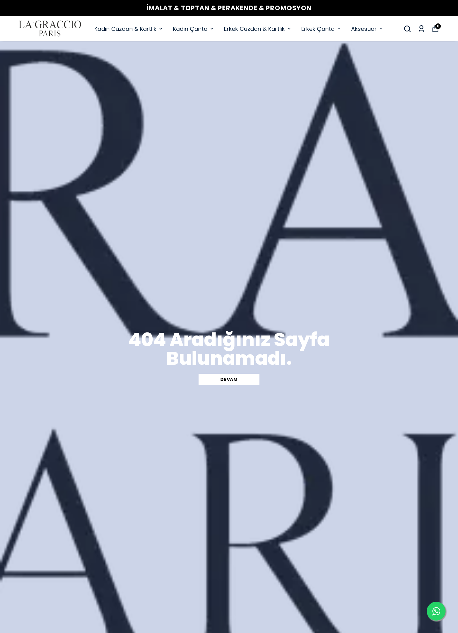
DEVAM (229, 379)
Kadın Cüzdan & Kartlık (125, 29)
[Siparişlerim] (421, 29)
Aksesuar (364, 29)
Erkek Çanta (318, 29)
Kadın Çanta (190, 29)
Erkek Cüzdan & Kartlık (254, 29)
